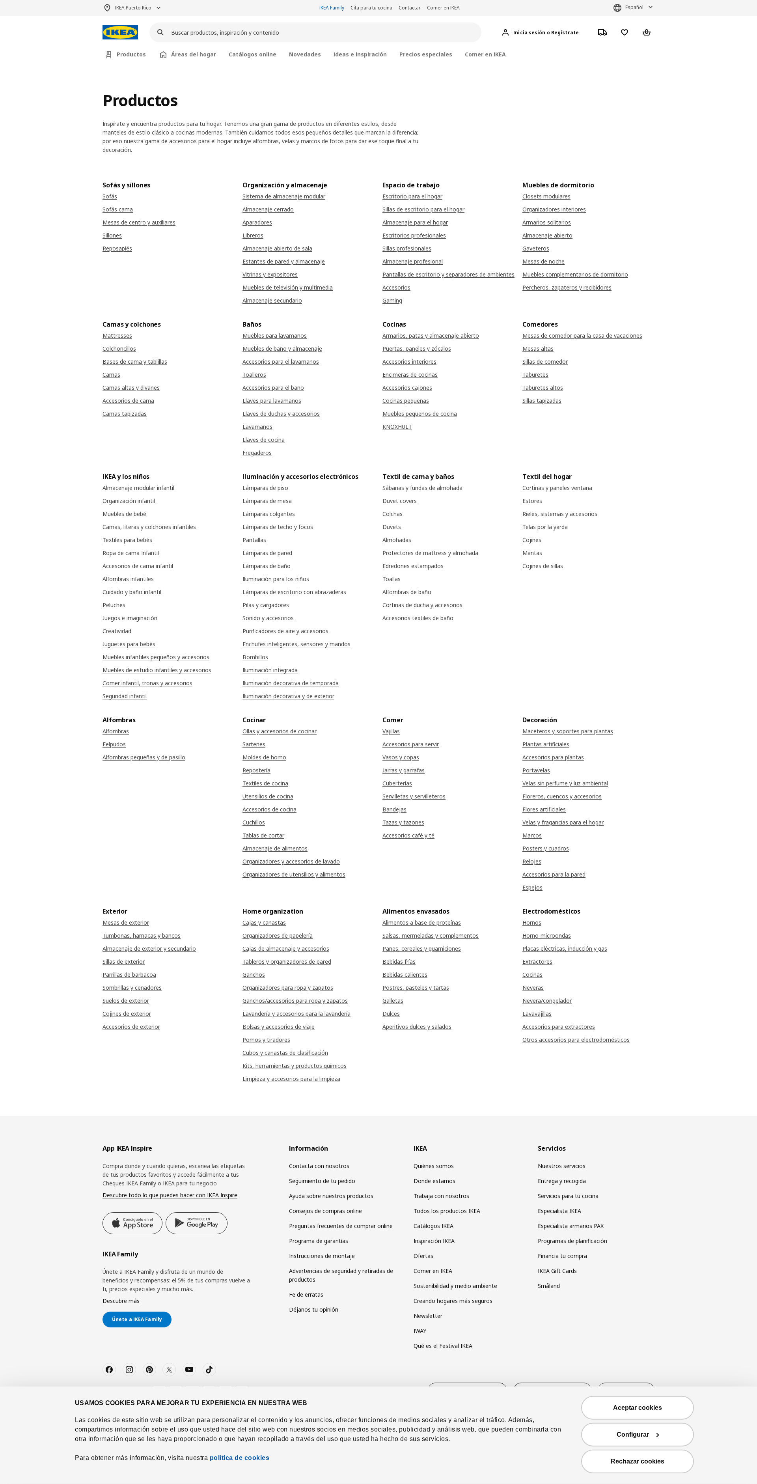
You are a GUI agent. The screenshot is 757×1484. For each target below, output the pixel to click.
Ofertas (423, 1256)
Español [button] (634, 7)
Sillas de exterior (124, 961)
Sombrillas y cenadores (132, 987)
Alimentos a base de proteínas (421, 922)
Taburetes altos (542, 387)
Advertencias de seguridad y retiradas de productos (341, 1275)
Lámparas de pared (267, 553)
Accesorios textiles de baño (417, 618)
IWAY (420, 1330)
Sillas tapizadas (541, 400)
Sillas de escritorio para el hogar (423, 209)
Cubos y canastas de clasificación (285, 1052)
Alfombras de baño (406, 592)
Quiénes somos (434, 1166)
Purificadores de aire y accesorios (285, 631)
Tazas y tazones (403, 822)
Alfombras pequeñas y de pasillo (144, 757)
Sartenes (253, 744)
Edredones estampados (413, 566)
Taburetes (535, 374)
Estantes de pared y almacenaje (283, 261)
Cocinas (532, 974)
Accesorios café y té (408, 835)
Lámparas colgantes (268, 514)
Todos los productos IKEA (447, 1211)
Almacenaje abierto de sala (277, 248)
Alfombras (116, 731)
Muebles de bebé (124, 514)
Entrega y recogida (562, 1181)
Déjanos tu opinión (313, 1309)
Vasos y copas (400, 757)
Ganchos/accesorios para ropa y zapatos (295, 1000)
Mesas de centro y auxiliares (139, 222)
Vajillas (391, 731)
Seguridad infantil (125, 696)
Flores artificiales (544, 809)
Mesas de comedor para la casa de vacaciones (582, 335)
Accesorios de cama (128, 400)
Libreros (252, 235)
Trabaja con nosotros (441, 1196)
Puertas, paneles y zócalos (416, 348)
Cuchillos (253, 822)
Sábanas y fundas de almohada (422, 488)
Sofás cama (118, 209)
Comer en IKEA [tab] (485, 54)
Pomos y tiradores (266, 1039)
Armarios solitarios (546, 222)
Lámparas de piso (265, 488)
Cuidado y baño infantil (132, 592)
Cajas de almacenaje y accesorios (285, 948)
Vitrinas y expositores (270, 274)
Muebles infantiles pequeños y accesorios (156, 657)
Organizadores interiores (554, 209)
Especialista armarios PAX (571, 1226)
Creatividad (117, 631)
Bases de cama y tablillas (135, 361)
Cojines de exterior (127, 1013)
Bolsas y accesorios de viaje (278, 1026)
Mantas (532, 553)
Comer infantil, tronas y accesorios (147, 683)
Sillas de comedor (545, 361)
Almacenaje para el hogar (415, 222)
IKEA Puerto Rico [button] (133, 7)
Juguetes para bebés (129, 644)
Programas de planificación (572, 1241)
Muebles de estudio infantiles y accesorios (157, 670)
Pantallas (254, 540)
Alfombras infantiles (128, 579)
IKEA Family (331, 7)
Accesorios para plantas (553, 757)
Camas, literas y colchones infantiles (149, 527)
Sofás (110, 196)
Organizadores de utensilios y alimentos (293, 874)
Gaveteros (535, 248)
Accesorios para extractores (558, 1026)
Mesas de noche (543, 261)
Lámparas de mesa (267, 501)
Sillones (112, 235)
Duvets (391, 527)
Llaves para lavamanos (271, 400)
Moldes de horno (264, 757)
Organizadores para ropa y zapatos (287, 987)
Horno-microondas (546, 935)
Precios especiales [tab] (425, 54)
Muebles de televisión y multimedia (287, 287)
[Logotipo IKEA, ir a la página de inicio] (120, 32)
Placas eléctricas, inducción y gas (564, 948)
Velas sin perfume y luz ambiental (565, 783)
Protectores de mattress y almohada (430, 553)
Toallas (391, 579)
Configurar (633, 1434)
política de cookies (238, 1457)
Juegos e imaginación (130, 618)
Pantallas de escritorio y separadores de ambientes (448, 274)
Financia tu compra (562, 1256)
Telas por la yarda (545, 527)
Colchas (392, 514)
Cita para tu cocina (371, 7)
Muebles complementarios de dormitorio (575, 274)
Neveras (533, 987)
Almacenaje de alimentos (275, 848)
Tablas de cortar (263, 835)
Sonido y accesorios (268, 618)
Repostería (256, 770)
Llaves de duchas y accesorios (281, 413)
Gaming (392, 300)
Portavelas (536, 770)
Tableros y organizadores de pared (286, 961)
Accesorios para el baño (273, 387)
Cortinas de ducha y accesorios (422, 605)
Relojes (531, 861)
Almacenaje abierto (547, 235)
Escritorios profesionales (414, 235)
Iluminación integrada (270, 670)
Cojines (531, 540)
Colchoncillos (119, 348)
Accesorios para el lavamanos (280, 361)
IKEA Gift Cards (557, 1271)
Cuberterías (397, 783)
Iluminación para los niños (275, 579)
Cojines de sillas (542, 566)
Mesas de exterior (126, 922)
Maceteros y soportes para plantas (567, 731)
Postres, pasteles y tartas (415, 987)
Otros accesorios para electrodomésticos (576, 1039)
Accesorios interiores (409, 361)
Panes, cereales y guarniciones (421, 948)
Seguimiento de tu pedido (322, 1181)
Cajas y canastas (264, 922)
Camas (111, 374)
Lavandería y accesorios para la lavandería (296, 1013)
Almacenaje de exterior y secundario (149, 948)
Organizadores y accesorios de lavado (291, 861)
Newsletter (428, 1316)
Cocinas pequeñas (405, 400)
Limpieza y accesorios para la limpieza (291, 1078)
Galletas (392, 1000)
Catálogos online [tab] (252, 54)
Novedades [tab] (305, 54)
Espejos (532, 887)
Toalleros (254, 374)
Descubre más (121, 1301)
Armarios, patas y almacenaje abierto (430, 335)
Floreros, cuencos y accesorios (562, 796)
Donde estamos (434, 1181)
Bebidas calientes (404, 974)
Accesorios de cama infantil (138, 566)
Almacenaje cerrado (268, 209)
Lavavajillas (537, 1013)
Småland (549, 1286)
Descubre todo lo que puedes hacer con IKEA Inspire (170, 1195)
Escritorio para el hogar (412, 196)
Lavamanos (257, 426)
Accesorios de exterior (131, 1026)
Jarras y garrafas (403, 770)
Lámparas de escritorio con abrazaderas (294, 592)
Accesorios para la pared (553, 874)
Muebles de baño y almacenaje (282, 348)
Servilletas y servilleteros (414, 796)
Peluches (114, 605)
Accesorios (396, 287)
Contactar (410, 7)
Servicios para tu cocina (568, 1196)
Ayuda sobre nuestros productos (331, 1196)
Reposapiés (117, 248)
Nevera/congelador (547, 1000)
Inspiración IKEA (434, 1241)
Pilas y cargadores (265, 605)
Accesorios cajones (407, 387)
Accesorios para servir (410, 744)
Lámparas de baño (266, 566)
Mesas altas (538, 348)
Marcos (532, 835)
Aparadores (257, 222)
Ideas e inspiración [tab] (360, 54)
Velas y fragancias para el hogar (563, 822)
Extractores (537, 961)
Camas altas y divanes (131, 387)
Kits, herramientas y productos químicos (294, 1065)
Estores (532, 501)
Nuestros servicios (561, 1166)
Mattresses (117, 335)
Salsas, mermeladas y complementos (430, 935)
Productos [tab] (131, 54)
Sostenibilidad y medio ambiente (455, 1286)
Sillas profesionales (406, 248)
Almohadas (396, 540)
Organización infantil (129, 501)
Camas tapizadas (125, 413)
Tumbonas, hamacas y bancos (142, 935)
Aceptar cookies (637, 1407)
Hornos (531, 922)
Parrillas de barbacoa (129, 974)
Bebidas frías (399, 961)
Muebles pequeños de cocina (419, 413)
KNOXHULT (397, 426)
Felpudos (114, 744)
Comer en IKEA (443, 7)
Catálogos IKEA (433, 1226)
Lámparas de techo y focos (277, 527)
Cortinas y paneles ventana (557, 488)
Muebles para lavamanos (274, 335)
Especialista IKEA (559, 1211)
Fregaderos (257, 452)
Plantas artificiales (545, 744)
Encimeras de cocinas (410, 374)
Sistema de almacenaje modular (283, 196)
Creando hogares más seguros (453, 1301)
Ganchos (253, 974)
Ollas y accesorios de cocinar (279, 731)
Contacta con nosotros (319, 1166)
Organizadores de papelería (277, 935)
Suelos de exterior (126, 1000)
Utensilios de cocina (267, 796)
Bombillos (255, 657)
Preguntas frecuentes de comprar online (341, 1226)
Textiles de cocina (265, 783)
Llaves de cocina (263, 439)
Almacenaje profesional (412, 261)
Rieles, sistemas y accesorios (559, 514)
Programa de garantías (318, 1241)
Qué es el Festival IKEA (443, 1345)
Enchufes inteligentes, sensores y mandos (296, 644)
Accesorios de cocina (269, 809)
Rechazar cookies (637, 1461)
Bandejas (394, 809)
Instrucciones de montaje (322, 1256)
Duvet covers (399, 501)
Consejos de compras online (325, 1211)
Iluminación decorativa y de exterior (288, 696)
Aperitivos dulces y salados (416, 1026)
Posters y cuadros (545, 848)
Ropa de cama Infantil (131, 553)
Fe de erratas (306, 1294)
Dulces (391, 1013)
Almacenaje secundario (272, 300)
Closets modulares (546, 196)
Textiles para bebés (127, 540)
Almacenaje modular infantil (138, 488)
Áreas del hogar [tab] (193, 54)
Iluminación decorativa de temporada (290, 683)
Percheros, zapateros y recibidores (567, 287)
